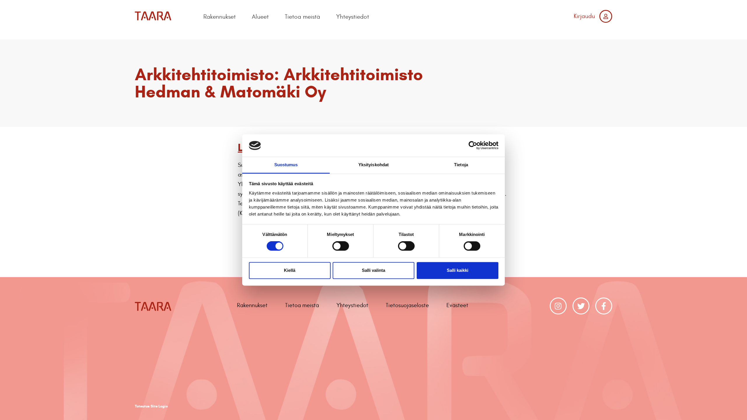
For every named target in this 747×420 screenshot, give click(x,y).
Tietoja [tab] (461, 164)
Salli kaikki (457, 270)
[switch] (340, 246)
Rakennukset (219, 16)
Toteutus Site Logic (151, 406)
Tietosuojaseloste (407, 305)
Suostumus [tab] (286, 164)
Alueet (260, 16)
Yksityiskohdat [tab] (373, 164)
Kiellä (289, 270)
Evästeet (457, 305)
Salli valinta (373, 270)
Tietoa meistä (302, 16)
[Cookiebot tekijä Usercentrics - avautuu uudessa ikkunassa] (472, 145)
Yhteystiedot (352, 16)
